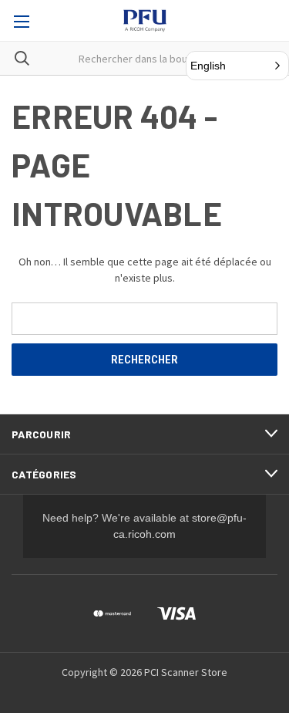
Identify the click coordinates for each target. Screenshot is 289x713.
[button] (237, 65)
